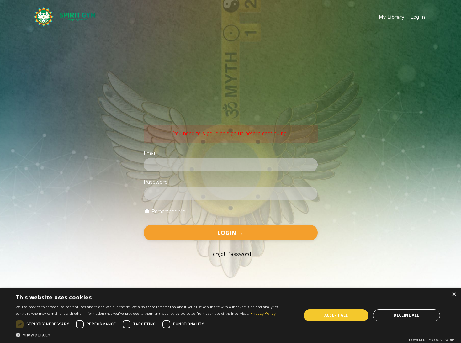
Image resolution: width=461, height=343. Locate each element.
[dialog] (230, 315)
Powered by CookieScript (432, 339)
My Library (391, 17)
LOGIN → (230, 232)
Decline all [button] (406, 315)
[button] (154, 335)
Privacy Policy (263, 313)
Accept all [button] (336, 315)
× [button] (454, 294)
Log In (418, 17)
